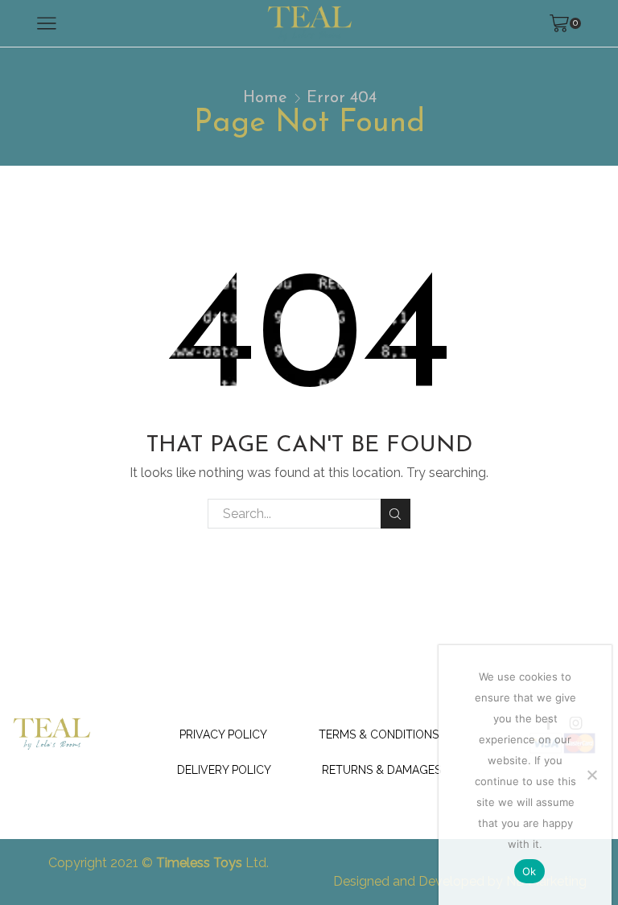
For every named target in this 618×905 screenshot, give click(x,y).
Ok (529, 871)
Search (395, 514)
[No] (591, 775)
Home (265, 98)
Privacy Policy (223, 734)
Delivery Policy (224, 769)
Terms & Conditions (379, 734)
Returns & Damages (381, 769)
